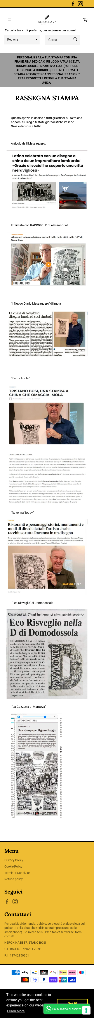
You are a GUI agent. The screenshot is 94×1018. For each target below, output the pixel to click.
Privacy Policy (13, 860)
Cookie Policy (13, 866)
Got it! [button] (72, 1003)
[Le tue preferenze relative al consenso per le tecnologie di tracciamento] (86, 1010)
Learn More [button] (16, 1011)
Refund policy (13, 879)
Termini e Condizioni (17, 873)
